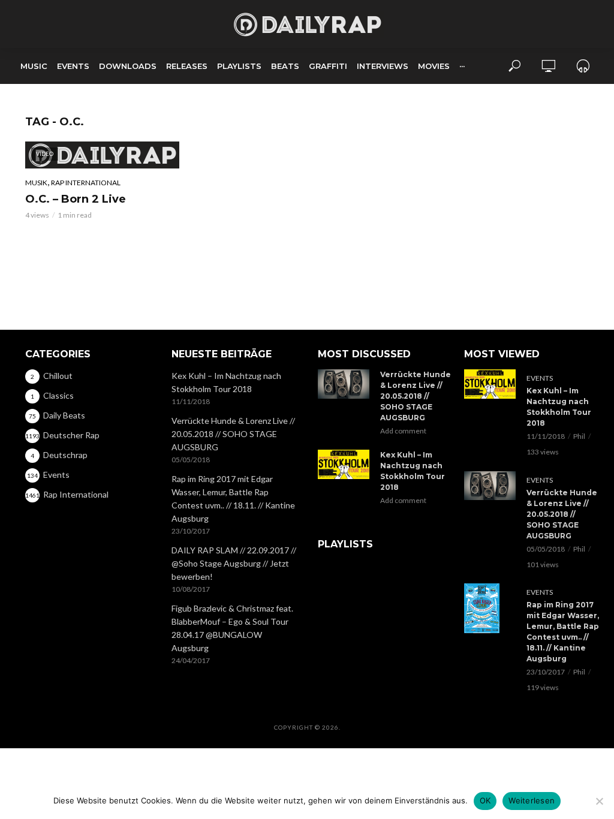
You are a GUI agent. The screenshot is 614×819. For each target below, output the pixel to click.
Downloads (127, 66)
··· (462, 66)
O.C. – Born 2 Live (75, 199)
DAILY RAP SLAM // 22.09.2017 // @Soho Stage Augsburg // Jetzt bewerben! (233, 563)
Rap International (86, 182)
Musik (36, 182)
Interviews (382, 66)
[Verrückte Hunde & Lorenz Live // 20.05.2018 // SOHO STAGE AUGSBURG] (343, 383)
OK (485, 800)
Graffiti (328, 66)
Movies (434, 66)
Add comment (403, 430)
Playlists (239, 66)
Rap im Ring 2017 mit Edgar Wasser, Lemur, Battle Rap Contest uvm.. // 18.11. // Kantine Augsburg (233, 498)
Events (73, 66)
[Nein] (599, 801)
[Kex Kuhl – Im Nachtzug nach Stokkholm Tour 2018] (343, 464)
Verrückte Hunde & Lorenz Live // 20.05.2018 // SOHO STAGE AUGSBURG (233, 433)
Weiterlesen (531, 800)
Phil (579, 436)
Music (33, 66)
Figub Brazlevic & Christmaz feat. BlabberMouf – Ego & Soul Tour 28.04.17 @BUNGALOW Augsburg (232, 628)
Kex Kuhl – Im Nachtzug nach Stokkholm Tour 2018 (226, 382)
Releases (186, 66)
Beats (285, 66)
